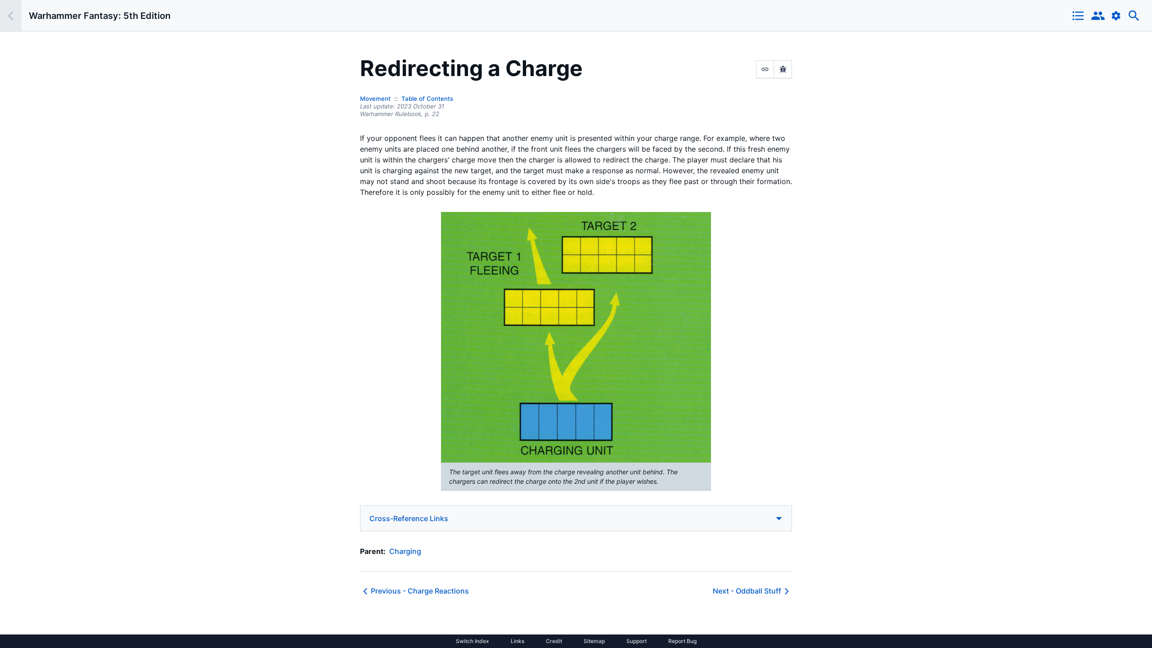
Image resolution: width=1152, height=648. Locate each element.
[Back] (11, 15)
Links (517, 641)
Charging (405, 551)
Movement (375, 98)
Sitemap (594, 641)
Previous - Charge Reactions (420, 590)
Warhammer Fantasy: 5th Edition (100, 15)
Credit (554, 641)
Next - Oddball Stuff (747, 590)
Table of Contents (427, 98)
